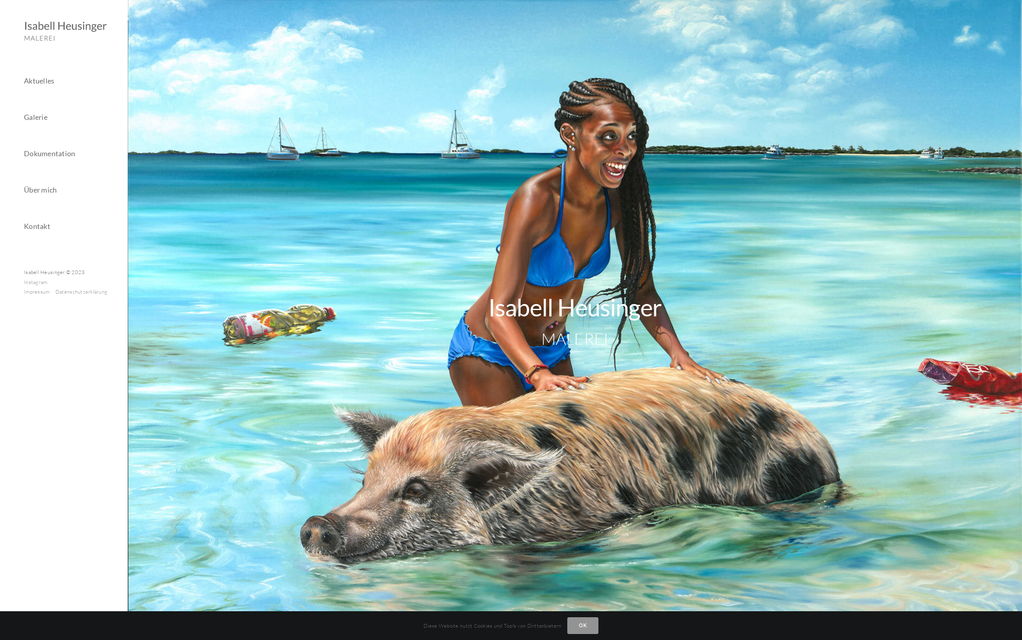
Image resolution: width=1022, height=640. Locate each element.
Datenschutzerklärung (81, 291)
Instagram (35, 282)
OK (582, 625)
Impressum (37, 291)
